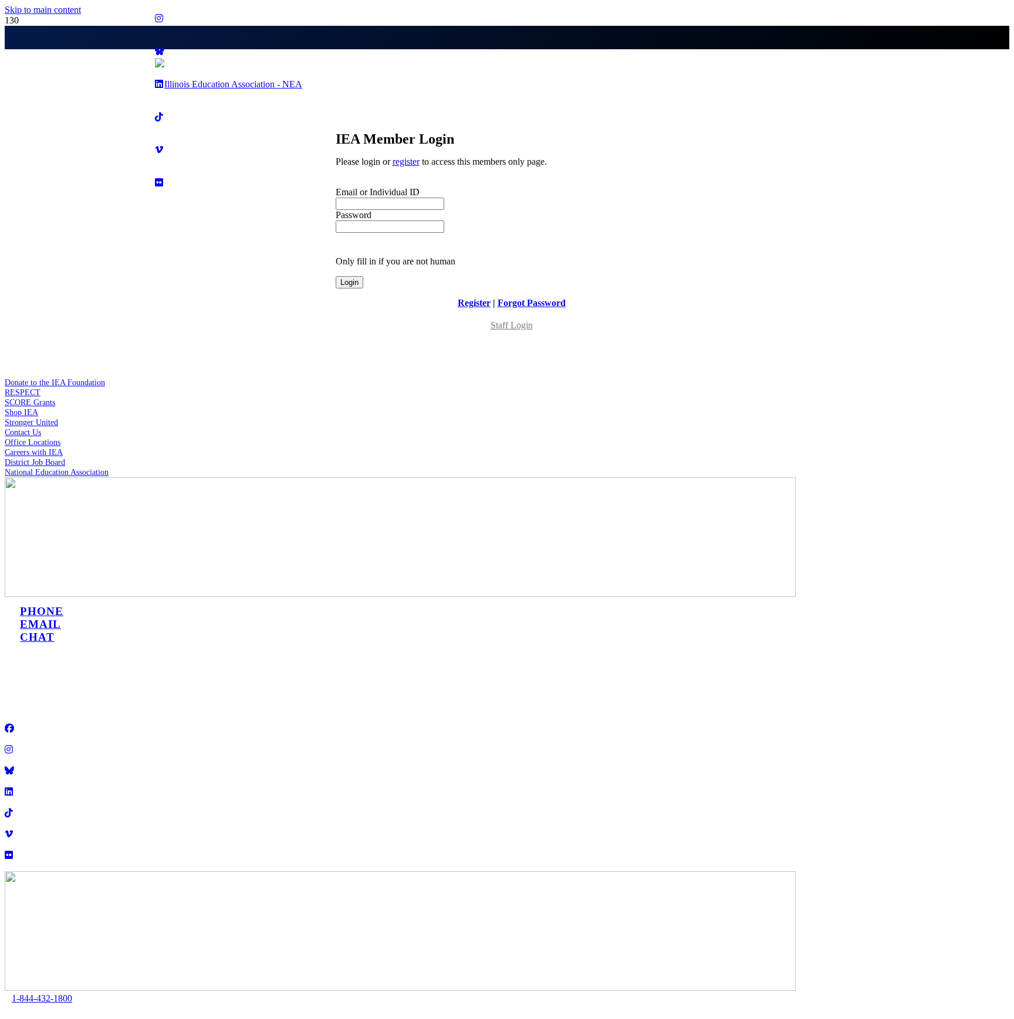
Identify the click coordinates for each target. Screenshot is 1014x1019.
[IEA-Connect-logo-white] (400, 988)
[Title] (9, 771)
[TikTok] (9, 813)
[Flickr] (9, 855)
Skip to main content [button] (43, 10)
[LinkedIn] (9, 792)
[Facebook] (9, 728)
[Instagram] (159, 18)
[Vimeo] (9, 834)
